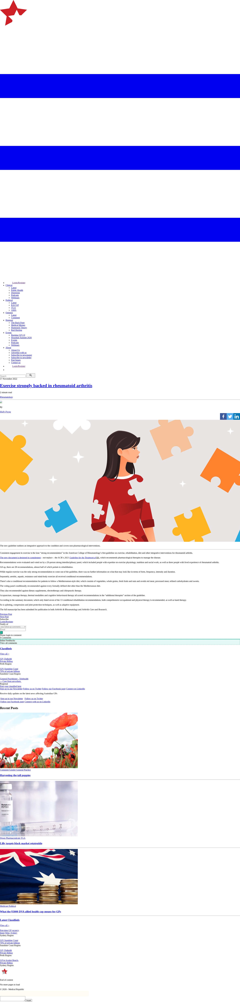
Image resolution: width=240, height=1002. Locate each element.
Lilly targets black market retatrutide (21, 843)
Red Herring (16, 330)
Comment (15, 317)
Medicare (4, 906)
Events (9, 332)
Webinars (15, 298)
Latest (13, 288)
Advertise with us (19, 352)
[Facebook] (223, 416)
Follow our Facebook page (54, 689)
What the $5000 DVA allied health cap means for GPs (30, 911)
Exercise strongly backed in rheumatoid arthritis (46, 385)
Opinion (9, 312)
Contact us (15, 362)
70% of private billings (10, 671)
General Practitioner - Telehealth (14, 679)
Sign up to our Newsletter (11, 689)
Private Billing (6, 661)
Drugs (3, 838)
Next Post (4, 617)
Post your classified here (10, 686)
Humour (9, 320)
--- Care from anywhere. (10, 681)
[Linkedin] (236, 416)
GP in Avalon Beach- (9, 960)
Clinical (9, 285)
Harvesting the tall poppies (15, 775)
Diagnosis (15, 293)
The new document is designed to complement (20, 557)
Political (9, 300)
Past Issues (16, 360)
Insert (28, 1001)
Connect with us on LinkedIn (37, 701)
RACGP (15, 305)
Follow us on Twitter (32, 689)
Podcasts (15, 295)
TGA (13, 308)
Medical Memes (18, 325)
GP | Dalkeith (6, 659)
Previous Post (6, 614)
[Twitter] (230, 416)
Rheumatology (6, 397)
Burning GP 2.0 (18, 335)
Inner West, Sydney (8, 933)
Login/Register (18, 283)
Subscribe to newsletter (21, 357)
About (8, 347)
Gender (12, 770)
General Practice (23, 770)
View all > (4, 654)
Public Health (17, 290)
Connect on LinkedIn (75, 689)
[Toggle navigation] (3, 37)
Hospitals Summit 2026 (21, 337)
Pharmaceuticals (13, 838)
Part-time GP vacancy (9, 930)
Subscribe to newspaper (21, 355)
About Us (15, 350)
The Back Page (18, 322)
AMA (13, 310)
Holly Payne (5, 412)
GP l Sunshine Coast (9, 669)
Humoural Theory (19, 327)
